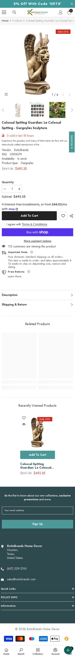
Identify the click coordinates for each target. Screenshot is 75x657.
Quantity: (8, 182)
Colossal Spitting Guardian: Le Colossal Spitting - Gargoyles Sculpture (35, 465)
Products (17, 20)
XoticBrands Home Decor (43, 629)
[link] (63, 215)
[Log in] (61, 12)
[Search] (14, 12)
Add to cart (29, 216)
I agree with (13, 224)
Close (71, 4)
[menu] (4, 12)
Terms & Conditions (34, 224)
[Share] (70, 216)
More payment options (37, 241)
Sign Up (37, 524)
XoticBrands (21, 150)
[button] (63, 95)
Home (5, 20)
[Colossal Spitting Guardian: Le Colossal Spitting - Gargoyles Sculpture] (37, 431)
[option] (37, 62)
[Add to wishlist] (24, 418)
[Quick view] (24, 424)
